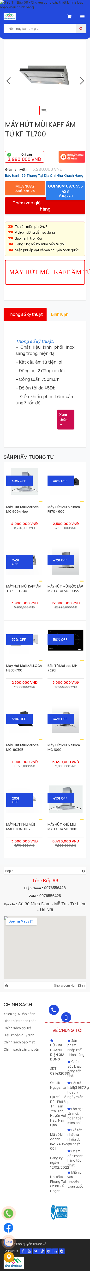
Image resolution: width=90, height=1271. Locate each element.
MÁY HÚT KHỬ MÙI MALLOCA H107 (20, 826)
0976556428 (55, 888)
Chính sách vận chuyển (21, 1049)
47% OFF (60, 560)
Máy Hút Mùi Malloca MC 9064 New (22, 509)
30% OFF (60, 480)
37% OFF (19, 639)
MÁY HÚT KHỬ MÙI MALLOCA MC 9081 (63, 826)
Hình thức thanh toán (20, 1020)
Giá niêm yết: (16, 169)
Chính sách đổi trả (17, 1028)
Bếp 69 (10, 871)
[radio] (24, 157)
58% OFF (19, 719)
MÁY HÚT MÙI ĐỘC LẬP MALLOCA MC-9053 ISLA (65, 588)
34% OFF (60, 719)
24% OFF (15, 562)
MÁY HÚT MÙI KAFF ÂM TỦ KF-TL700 (23, 588)
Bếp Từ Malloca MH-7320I (63, 667)
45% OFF (60, 798)
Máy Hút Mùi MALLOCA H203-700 (24, 667)
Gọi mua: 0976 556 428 (65, 190)
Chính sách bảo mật (19, 1042)
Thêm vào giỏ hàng (31, 206)
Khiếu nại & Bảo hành (19, 1014)
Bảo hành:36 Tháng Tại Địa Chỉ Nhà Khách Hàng (44, 175)
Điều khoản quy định (19, 1035)
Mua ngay (25, 188)
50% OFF (60, 639)
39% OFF (19, 480)
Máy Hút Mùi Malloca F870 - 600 (64, 509)
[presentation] (8, 81)
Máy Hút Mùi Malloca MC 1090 (64, 747)
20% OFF (15, 800)
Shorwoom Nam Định (69, 985)
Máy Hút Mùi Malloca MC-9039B (22, 747)
